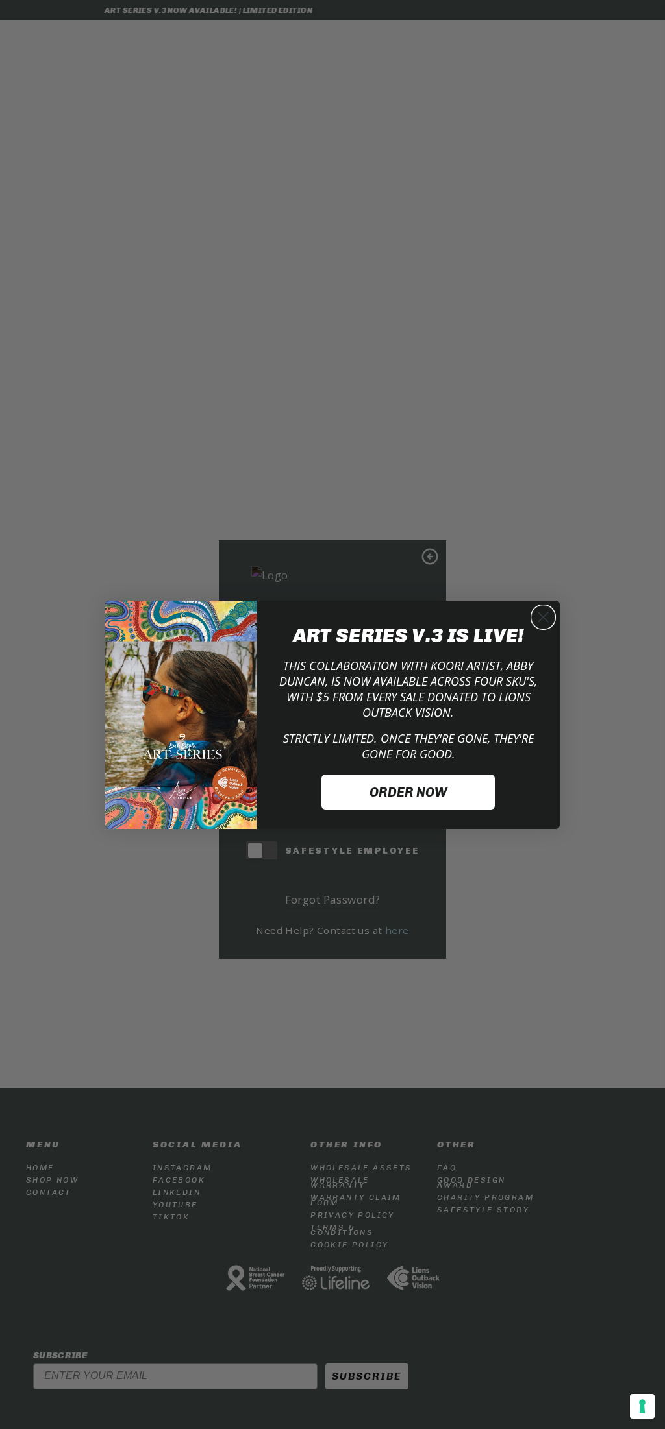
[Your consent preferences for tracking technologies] (642, 1406)
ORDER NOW (408, 792)
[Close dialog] (543, 617)
